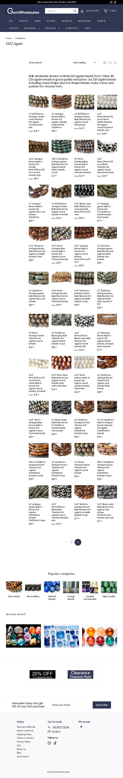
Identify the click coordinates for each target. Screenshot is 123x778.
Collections (20, 38)
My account (23, 756)
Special (51, 28)
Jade (37, 20)
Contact (72, 28)
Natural (30, 28)
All (11, 20)
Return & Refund (25, 730)
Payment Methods (26, 726)
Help (88, 28)
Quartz (67, 20)
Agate (23, 20)
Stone (51, 20)
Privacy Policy (23, 741)
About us (21, 749)
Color (13, 28)
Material (84, 20)
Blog (19, 752)
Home (9, 38)
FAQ (19, 745)
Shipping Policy (24, 734)
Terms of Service (25, 737)
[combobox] (61, 11)
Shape (101, 20)
